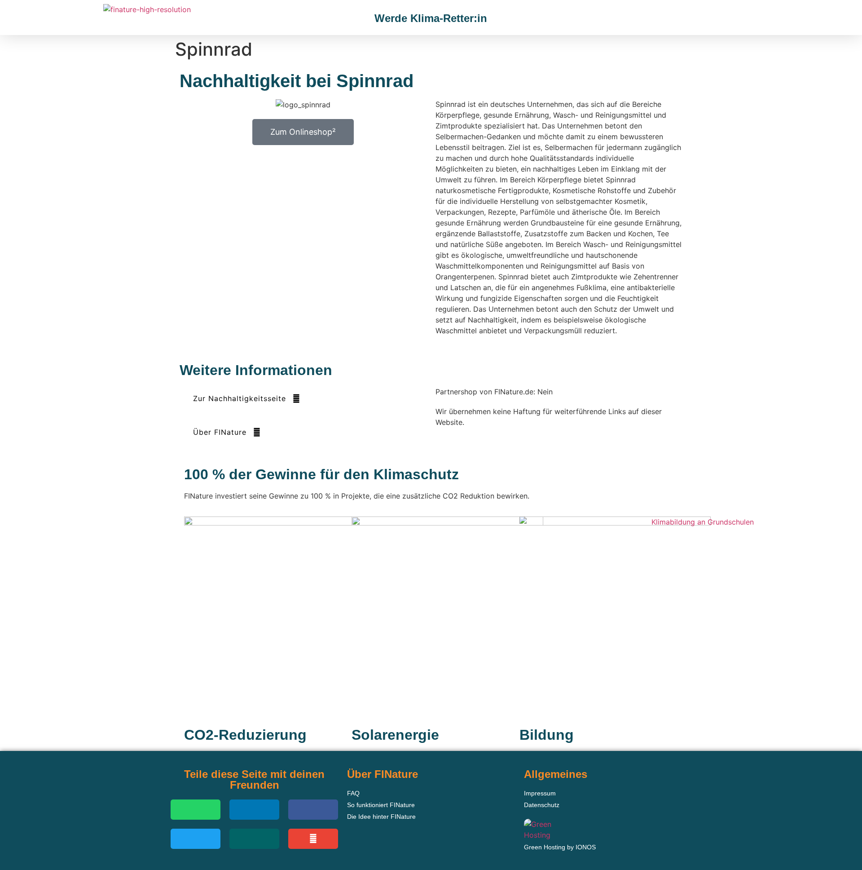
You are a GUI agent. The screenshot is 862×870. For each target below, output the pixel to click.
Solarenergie (395, 735)
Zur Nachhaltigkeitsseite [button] (239, 398)
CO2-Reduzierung (245, 735)
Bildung (546, 735)
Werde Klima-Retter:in (430, 18)
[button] (717, 19)
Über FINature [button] (219, 432)
